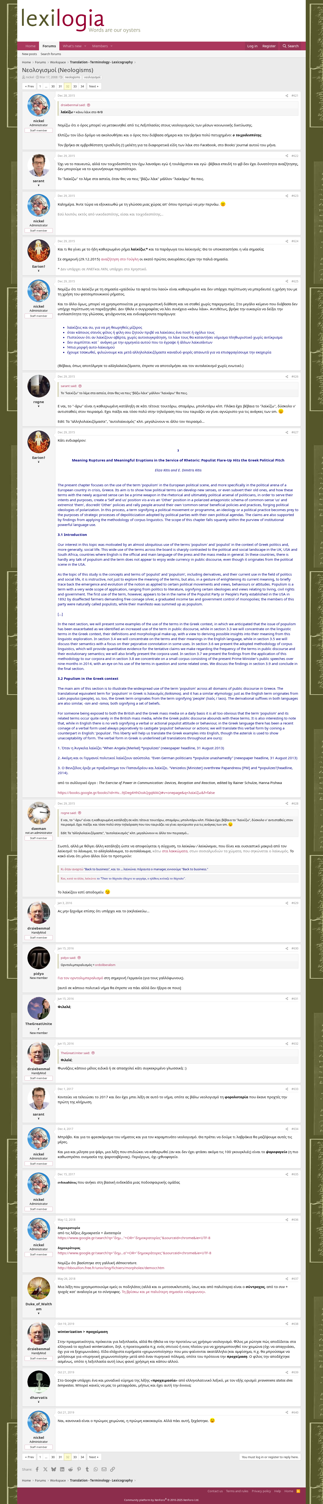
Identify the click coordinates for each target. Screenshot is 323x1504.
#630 (295, 948)
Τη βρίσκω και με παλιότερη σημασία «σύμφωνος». (164, 1291)
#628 (295, 804)
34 (82, 86)
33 (75, 86)
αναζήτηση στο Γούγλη (120, 259)
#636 (295, 1220)
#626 (295, 377)
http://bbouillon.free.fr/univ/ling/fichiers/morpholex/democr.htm (111, 1267)
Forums (49, 45)
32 (67, 86)
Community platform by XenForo (161, 1500)
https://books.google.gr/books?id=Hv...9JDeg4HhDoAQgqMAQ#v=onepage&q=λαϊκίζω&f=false (136, 792)
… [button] (46, 86)
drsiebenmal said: (73, 105)
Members (100, 45)
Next (92, 86)
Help (277, 1491)
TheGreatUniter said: (75, 1053)
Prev (31, 86)
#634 (295, 1129)
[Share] (287, 96)
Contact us (215, 1491)
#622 (295, 156)
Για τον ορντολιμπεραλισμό (80, 977)
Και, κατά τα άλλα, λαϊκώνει (78, 878)
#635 (295, 1174)
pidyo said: (68, 958)
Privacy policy (261, 1491)
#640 (295, 1412)
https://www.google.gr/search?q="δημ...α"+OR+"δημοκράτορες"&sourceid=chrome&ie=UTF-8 (134, 1252)
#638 (295, 1324)
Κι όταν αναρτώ (72, 869)
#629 (295, 903)
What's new (72, 45)
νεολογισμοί (92, 77)
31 (60, 86)
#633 (295, 1089)
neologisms (72, 77)
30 (53, 86)
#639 (295, 1372)
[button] (85, 46)
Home (30, 45)
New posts (29, 54)
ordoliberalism (105, 965)
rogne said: (68, 813)
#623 (295, 196)
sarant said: (69, 386)
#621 (295, 96)
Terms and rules (237, 1491)
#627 (295, 432)
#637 (295, 1279)
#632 (295, 1044)
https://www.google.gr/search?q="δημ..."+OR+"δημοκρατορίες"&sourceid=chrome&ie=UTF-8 (134, 1237)
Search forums (51, 54)
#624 (295, 241)
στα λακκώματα (175, 851)
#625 (295, 281)
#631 (295, 999)
